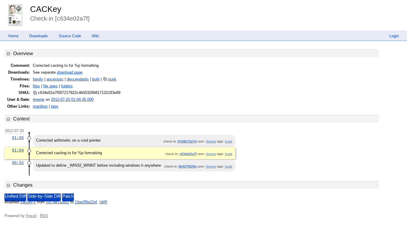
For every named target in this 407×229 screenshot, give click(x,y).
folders (67, 86)
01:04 (18, 150)
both (96, 79)
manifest (40, 106)
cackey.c (28, 202)
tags (54, 106)
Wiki (95, 36)
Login (394, 36)
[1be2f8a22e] (86, 202)
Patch (68, 196)
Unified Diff (15, 196)
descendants (78, 79)
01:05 (18, 137)
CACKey (45, 9)
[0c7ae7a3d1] (57, 202)
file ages (50, 86)
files (36, 86)
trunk (112, 79)
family (38, 79)
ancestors (54, 79)
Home (13, 36)
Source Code (70, 36)
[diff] (103, 202)
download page (70, 72)
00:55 (18, 162)
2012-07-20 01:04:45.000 (72, 99)
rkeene (38, 99)
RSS (44, 215)
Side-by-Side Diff (44, 196)
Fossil (31, 215)
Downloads (38, 36)
